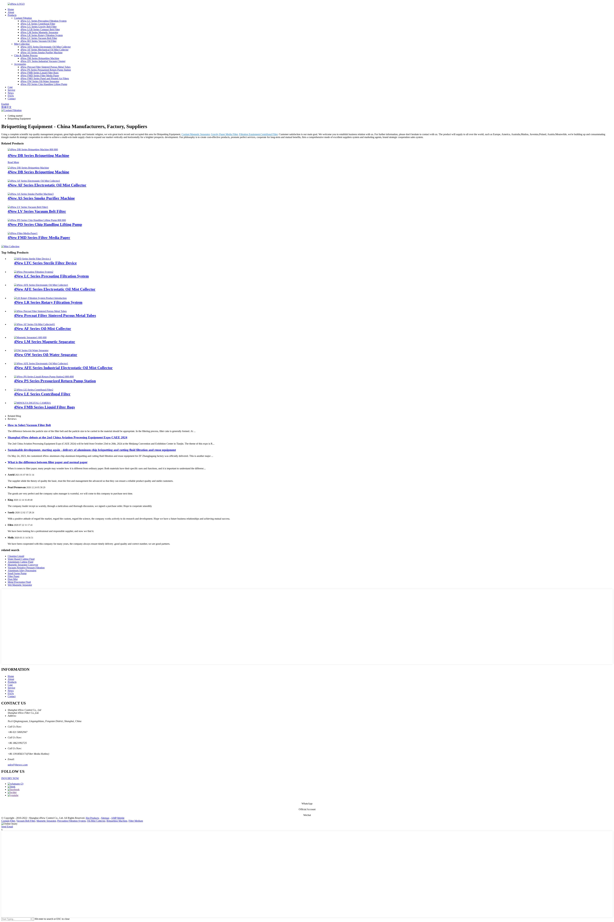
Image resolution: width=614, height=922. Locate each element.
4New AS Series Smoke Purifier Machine (41, 52)
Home (11, 9)
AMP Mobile (117, 818)
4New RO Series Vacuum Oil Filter (38, 41)
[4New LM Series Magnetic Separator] (30, 337)
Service (11, 90)
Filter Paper (13, 576)
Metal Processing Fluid (19, 582)
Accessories (20, 64)
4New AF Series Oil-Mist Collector (42, 328)
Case (10, 87)
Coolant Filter (8, 820)
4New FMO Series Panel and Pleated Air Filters (44, 78)
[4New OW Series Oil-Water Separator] (31, 350)
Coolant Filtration (23, 18)
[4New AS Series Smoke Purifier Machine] (31, 194)
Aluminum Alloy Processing (22, 570)
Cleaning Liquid (16, 556)
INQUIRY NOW (10, 778)
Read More (13, 162)
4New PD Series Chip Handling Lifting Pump (43, 84)
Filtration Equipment (249, 134)
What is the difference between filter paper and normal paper (47, 462)
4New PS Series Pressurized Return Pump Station (45, 69)
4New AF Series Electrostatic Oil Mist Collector (47, 185)
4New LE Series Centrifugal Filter (37, 23)
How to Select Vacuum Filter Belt (29, 425)
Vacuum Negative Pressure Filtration (26, 567)
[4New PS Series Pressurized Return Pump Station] (44, 376)
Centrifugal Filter (269, 134)
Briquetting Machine (116, 820)
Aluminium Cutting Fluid (20, 561)
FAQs (11, 95)
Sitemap (105, 818)
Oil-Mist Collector (96, 820)
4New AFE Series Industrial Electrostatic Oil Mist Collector (63, 368)
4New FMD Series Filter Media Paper (39, 75)
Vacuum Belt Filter (25, 820)
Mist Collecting (22, 44)
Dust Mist (13, 579)
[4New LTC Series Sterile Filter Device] (32, 258)
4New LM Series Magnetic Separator (39, 32)
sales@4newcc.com (18, 764)
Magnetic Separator (46, 820)
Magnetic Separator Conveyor (23, 564)
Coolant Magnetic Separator (195, 134)
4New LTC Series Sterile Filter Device (45, 263)
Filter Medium (136, 820)
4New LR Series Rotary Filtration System (41, 35)
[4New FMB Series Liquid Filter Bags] (32, 402)
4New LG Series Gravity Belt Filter (38, 26)
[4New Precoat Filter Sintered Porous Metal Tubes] (40, 311)
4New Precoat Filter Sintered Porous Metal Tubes (45, 67)
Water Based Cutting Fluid (21, 559)
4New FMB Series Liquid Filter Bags (39, 72)
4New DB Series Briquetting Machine (39, 58)
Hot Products (92, 818)
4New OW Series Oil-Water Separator (39, 81)
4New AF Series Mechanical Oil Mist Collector (44, 49)
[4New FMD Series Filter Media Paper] (23, 233)
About (11, 12)
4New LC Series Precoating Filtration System (43, 21)
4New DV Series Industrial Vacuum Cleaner (42, 61)
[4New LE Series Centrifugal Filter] (33, 389)
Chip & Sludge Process (26, 55)
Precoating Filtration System (71, 820)
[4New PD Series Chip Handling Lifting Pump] (37, 220)
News (11, 92)
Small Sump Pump (17, 573)
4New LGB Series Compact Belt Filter (40, 29)
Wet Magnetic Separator (20, 585)
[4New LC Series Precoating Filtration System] (33, 271)
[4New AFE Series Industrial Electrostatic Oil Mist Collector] (41, 363)
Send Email (7, 826)
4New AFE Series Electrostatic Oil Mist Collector (45, 46)
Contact (12, 98)
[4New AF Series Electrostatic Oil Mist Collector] (34, 180)
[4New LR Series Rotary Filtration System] (40, 298)
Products (12, 15)
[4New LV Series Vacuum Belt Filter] (28, 207)
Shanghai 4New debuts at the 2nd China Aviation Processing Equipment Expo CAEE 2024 (67, 437)
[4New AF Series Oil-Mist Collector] (34, 324)
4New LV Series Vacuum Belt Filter (38, 38)
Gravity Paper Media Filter (224, 134)
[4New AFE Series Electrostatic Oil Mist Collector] (41, 285)
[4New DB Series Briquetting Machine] (33, 149)
